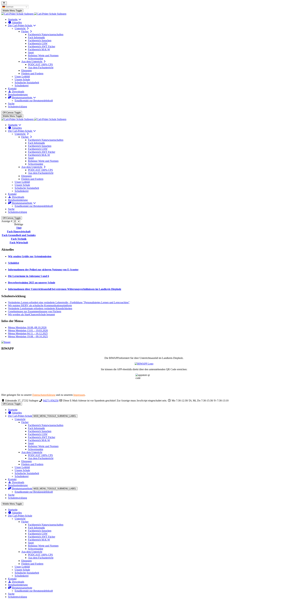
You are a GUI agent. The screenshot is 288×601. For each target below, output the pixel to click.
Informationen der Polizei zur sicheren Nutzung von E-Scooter (43, 269)
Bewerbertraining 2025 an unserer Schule (31, 282)
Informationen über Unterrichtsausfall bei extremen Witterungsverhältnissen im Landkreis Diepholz (64, 289)
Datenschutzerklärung (43, 394)
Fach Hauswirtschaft (18, 231)
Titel (18, 227)
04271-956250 (50, 400)
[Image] (144, 342)
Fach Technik (18, 238)
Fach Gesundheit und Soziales (19, 235)
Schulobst (13, 262)
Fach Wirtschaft (19, 242)
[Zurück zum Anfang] (4, 3)
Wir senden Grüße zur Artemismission (29, 256)
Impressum (79, 394)
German (9, 7)
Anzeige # (7, 221)
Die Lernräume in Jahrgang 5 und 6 (28, 276)
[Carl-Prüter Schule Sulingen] (33, 13)
